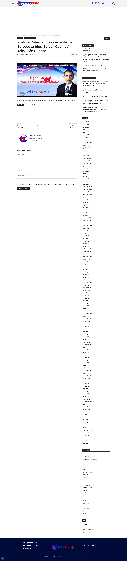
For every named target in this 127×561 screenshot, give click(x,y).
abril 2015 (85, 420)
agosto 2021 (86, 228)
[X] (99, 3)
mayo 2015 (86, 417)
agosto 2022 (86, 197)
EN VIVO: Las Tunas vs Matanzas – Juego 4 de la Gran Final (96, 60)
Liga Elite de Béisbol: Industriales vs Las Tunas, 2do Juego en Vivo (95, 49)
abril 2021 (85, 238)
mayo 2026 (86, 122)
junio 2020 (86, 264)
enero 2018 (86, 339)
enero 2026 (86, 129)
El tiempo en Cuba (88, 472)
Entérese (85, 475)
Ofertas (85, 493)
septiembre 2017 (87, 350)
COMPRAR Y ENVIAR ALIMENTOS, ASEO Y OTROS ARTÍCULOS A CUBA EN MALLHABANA (95, 109)
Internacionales (87, 480)
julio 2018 (85, 324)
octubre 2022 (86, 192)
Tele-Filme (86, 503)
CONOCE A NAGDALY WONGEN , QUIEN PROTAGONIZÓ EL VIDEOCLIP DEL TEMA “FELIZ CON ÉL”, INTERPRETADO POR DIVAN (95, 102)
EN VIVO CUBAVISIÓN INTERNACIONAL (97, 96)
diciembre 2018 (87, 311)
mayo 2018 (86, 329)
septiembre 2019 (87, 287)
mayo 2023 (86, 174)
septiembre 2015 (87, 407)
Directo (85, 469)
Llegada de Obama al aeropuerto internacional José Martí (30, 126)
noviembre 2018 (87, 313)
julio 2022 (85, 199)
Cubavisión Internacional (90, 459)
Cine (84, 454)
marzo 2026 (86, 124)
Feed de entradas (88, 527)
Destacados (24, 35)
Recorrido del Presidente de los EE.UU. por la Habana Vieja (64, 126)
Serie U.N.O (86, 498)
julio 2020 (85, 262)
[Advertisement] (63, 20)
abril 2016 (85, 389)
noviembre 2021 (87, 220)
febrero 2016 (86, 394)
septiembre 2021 (87, 225)
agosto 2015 (86, 409)
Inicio (18, 35)
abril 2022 (85, 207)
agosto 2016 (86, 378)
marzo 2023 (86, 179)
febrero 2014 (86, 440)
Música (85, 482)
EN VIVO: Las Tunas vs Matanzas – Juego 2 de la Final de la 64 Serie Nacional (96, 69)
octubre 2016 (86, 373)
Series (84, 500)
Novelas (85, 490)
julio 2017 (85, 355)
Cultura (85, 462)
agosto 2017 (86, 352)
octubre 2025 (86, 132)
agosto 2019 (86, 290)
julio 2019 (85, 293)
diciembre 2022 (87, 186)
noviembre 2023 (87, 158)
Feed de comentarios (89, 529)
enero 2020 (86, 277)
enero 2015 (86, 427)
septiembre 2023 (87, 163)
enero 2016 (86, 396)
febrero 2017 (86, 363)
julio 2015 (85, 412)
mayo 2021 (86, 236)
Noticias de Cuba (27, 38)
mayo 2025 (86, 137)
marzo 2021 (86, 241)
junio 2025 (86, 135)
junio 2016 (86, 383)
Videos (34, 38)
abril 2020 (85, 269)
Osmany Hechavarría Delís (90, 107)
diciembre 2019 (87, 280)
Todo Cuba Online (23, 54)
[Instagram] (96, 3)
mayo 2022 (86, 205)
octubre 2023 (86, 161)
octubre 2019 (86, 285)
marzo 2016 (86, 391)
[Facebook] (92, 3)
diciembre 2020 (87, 249)
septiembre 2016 (87, 376)
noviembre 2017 (87, 344)
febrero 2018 (86, 337)
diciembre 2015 (87, 399)
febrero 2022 (86, 212)
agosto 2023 (86, 166)
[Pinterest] (27, 58)
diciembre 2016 (87, 368)
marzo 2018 (86, 334)
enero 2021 (86, 246)
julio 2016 (85, 381)
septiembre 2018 (87, 319)
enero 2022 (86, 215)
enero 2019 (86, 308)
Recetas (85, 495)
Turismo (85, 506)
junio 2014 (86, 435)
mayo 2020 (86, 267)
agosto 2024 (86, 148)
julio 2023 (85, 168)
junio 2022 (86, 202)
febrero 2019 (86, 306)
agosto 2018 (86, 321)
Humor (85, 477)
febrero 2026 (86, 127)
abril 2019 (85, 300)
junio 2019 (86, 295)
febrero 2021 (86, 243)
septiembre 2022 (87, 194)
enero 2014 (86, 443)
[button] (113, 3)
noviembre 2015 (87, 401)
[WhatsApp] (31, 58)
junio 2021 (86, 233)
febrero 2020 (86, 275)
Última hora (86, 508)
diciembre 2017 (87, 342)
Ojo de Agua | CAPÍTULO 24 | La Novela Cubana (95, 65)
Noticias (34, 104)
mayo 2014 (86, 438)
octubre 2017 (86, 347)
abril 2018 (85, 332)
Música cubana (87, 485)
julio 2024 (85, 150)
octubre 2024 (86, 145)
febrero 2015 (86, 425)
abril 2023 (85, 176)
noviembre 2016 (87, 370)
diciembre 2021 (87, 218)
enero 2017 (86, 365)
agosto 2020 (86, 259)
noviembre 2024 (87, 142)
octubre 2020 (86, 254)
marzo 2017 (86, 360)
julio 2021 (85, 230)
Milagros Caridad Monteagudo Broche (93, 89)
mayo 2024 (86, 155)
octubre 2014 (86, 433)
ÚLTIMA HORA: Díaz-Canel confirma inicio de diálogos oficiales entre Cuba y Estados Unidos (95, 55)
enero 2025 (86, 140)
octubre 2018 (86, 316)
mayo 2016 (86, 386)
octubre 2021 (86, 223)
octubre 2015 (86, 404)
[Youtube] (103, 3)
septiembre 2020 (87, 256)
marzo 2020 (86, 272)
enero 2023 (86, 184)
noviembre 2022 (87, 189)
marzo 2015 (86, 422)
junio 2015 (86, 414)
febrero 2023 (86, 181)
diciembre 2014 (87, 430)
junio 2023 (86, 171)
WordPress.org (87, 532)
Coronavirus (86, 456)
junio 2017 (86, 357)
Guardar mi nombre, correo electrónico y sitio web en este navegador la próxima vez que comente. (47, 184)
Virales (85, 513)
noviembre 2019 (87, 282)
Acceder (85, 524)
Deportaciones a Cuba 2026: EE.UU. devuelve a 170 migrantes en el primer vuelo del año (95, 83)
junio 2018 (86, 326)
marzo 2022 (86, 210)
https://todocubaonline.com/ (35, 138)
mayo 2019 (86, 298)
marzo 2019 (86, 303)
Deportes (85, 464)
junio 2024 (86, 153)
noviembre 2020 (87, 251)
